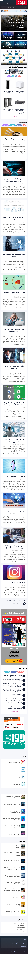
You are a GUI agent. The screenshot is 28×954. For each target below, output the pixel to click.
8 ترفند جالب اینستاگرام (18, 583)
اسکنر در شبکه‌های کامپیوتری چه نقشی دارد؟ (14, 218)
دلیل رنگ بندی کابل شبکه (15, 897)
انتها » (14, 606)
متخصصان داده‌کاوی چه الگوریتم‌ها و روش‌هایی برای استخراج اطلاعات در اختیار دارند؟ (12, 707)
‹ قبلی (19, 601)
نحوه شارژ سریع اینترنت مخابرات (16, 511)
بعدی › (4, 604)
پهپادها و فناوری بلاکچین (17, 694)
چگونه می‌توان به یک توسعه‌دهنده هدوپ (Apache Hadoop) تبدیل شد (14, 547)
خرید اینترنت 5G (21, 927)
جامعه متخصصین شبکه (15, 777)
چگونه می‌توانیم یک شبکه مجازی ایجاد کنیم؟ (17, 64)
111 (11, 604)
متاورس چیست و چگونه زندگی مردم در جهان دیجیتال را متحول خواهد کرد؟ (12, 833)
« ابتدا (24, 601)
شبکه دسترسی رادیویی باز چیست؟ (7, 46)
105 (7, 601)
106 (3, 601)
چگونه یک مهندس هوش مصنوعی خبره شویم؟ (14, 255)
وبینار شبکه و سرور (16, 784)
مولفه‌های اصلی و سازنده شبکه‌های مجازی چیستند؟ (20, 46)
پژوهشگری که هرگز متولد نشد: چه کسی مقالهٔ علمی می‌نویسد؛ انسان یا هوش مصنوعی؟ (15, 23)
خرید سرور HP (21, 925)
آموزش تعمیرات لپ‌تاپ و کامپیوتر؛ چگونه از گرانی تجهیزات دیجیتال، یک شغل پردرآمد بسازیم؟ (11, 890)
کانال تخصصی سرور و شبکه (14, 770)
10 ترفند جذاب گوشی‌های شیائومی (15, 476)
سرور (6, 951)
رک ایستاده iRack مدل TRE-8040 (8, 92)
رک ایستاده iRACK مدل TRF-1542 (8, 110)
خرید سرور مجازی (21, 929)
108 (21, 604)
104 (10, 601)
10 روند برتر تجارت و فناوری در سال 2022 (12, 804)
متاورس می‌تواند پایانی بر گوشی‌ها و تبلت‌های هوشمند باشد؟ (13, 797)
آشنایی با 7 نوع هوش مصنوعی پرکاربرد (14, 702)
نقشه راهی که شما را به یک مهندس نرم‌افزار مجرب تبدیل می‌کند (14, 180)
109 (17, 604)
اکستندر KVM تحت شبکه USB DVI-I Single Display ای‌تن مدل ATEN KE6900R (20, 111)
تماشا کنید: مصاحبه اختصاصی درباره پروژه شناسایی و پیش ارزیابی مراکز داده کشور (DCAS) (12, 699)
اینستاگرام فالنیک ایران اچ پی (14, 762)
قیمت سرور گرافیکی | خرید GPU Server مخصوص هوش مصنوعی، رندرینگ (12, 868)
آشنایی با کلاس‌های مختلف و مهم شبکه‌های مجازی (7, 37)
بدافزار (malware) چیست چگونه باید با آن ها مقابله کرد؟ (14, 330)
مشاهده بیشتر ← (14, 117)
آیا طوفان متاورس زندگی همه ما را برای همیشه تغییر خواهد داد (12, 811)
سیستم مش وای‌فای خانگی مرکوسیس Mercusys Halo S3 (20, 93)
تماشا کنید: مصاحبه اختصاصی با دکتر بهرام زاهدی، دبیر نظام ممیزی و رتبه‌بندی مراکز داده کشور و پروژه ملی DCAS (12, 690)
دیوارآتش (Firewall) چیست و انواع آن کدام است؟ (14, 294)
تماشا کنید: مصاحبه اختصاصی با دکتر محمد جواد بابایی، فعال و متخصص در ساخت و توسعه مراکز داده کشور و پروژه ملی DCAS (12, 685)
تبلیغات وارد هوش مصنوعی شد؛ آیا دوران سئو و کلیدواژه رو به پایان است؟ (20, 36)
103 (14, 601)
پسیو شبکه (22, 931)
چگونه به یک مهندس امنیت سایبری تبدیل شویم (14, 367)
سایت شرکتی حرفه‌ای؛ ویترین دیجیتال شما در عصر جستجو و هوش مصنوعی (11, 875)
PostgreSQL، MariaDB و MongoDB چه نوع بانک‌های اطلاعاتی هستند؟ (14, 404)
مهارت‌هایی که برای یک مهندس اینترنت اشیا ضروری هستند (14, 441)
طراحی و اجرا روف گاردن (19, 924)
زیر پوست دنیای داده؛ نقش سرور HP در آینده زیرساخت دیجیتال (12, 912)
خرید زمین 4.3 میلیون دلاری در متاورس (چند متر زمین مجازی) (12, 826)
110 (14, 604)
